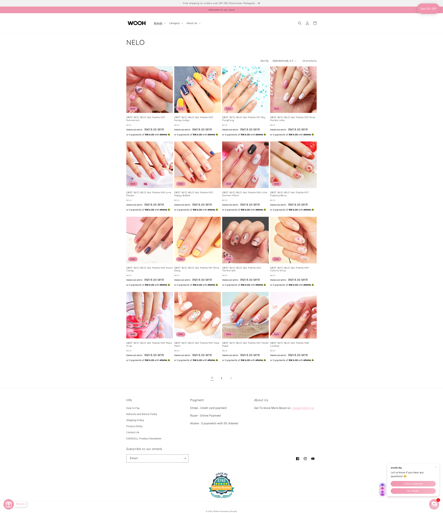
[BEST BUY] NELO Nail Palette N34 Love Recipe (148, 194)
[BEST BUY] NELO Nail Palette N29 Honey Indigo (193, 119)
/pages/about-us (303, 408)
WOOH (216, 511)
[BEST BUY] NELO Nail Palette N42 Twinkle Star (241, 269)
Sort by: (264, 60)
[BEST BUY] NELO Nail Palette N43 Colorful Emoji (289, 269)
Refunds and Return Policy (141, 414)
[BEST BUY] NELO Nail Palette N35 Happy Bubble (193, 194)
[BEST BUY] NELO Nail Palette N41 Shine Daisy (196, 269)
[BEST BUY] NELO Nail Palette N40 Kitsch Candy (149, 269)
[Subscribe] (184, 458)
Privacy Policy (134, 426)
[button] (159, 23)
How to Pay (133, 408)
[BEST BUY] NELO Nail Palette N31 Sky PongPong (243, 119)
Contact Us (132, 432)
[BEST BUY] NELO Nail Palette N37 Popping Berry (289, 194)
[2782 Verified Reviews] (221, 499)
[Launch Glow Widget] (8, 504)
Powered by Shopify (228, 511)
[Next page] (231, 378)
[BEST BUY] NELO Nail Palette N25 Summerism (145, 119)
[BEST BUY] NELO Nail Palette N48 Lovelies (289, 344)
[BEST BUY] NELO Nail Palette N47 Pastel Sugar (245, 344)
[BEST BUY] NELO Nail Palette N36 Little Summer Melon (244, 194)
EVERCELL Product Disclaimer (143, 438)
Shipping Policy (135, 420)
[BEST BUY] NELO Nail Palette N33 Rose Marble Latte (292, 119)
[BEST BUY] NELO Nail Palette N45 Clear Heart (197, 344)
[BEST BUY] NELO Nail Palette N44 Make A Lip (149, 344)
